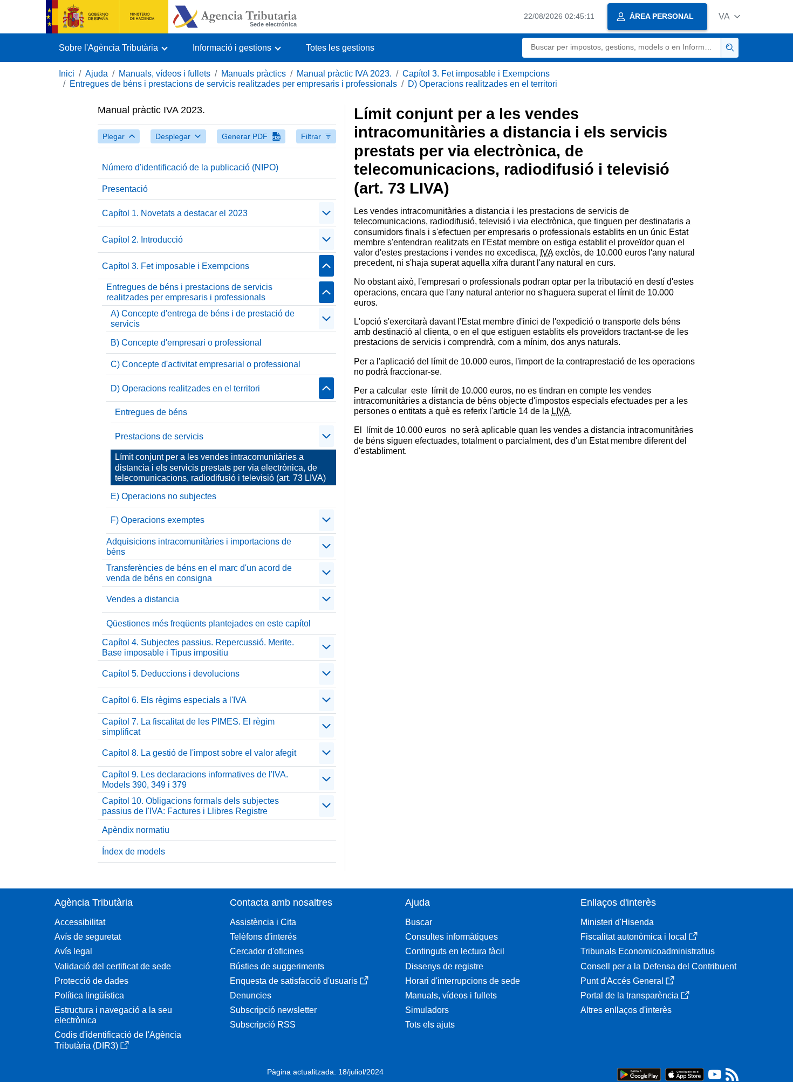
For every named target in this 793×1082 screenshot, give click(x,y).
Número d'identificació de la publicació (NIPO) (190, 167)
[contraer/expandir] (326, 213)
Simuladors (427, 1010)
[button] (729, 16)
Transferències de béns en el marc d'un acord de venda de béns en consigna (199, 573)
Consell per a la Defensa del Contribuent (658, 966)
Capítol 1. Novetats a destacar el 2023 (175, 213)
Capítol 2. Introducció (142, 239)
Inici (66, 73)
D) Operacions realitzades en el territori (482, 83)
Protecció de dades (91, 980)
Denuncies (250, 995)
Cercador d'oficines (267, 951)
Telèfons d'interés (263, 936)
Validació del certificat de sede (112, 966)
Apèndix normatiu (135, 830)
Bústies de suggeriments (277, 966)
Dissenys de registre (444, 966)
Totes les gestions (340, 47)
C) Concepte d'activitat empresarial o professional (205, 364)
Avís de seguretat (87, 936)
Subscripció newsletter (273, 1010)
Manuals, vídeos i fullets (164, 73)
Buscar (418, 922)
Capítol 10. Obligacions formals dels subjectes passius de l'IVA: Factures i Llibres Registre (190, 806)
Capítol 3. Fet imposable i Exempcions (476, 73)
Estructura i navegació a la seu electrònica (113, 1015)
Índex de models (133, 851)
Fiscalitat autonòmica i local (633, 936)
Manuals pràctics (253, 73)
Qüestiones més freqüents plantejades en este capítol (208, 623)
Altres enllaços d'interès (626, 1010)
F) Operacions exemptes (157, 520)
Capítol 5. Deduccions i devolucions (171, 673)
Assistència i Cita (263, 922)
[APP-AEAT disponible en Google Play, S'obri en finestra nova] (639, 1073)
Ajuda (96, 73)
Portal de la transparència (629, 995)
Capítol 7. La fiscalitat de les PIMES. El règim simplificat (188, 726)
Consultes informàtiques (451, 936)
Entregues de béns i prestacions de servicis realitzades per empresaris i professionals (233, 83)
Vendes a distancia (142, 599)
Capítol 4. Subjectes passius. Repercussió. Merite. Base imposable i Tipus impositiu (198, 647)
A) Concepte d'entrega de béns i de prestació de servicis (203, 318)
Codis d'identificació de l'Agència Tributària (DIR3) (117, 1040)
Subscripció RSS (263, 1024)
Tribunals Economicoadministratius (647, 951)
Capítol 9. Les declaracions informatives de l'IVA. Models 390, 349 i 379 (195, 779)
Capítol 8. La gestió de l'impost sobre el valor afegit (199, 752)
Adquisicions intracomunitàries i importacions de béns (198, 546)
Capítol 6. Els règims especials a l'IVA (174, 700)
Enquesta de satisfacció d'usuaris (294, 980)
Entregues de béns (151, 412)
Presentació (125, 189)
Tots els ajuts (430, 1024)
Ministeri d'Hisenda (617, 922)
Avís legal (73, 951)
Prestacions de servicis (159, 436)
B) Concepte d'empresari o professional (186, 342)
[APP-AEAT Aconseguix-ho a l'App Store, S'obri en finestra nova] (684, 1073)
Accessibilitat (79, 922)
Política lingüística (89, 995)
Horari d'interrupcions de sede (462, 980)
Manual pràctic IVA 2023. (344, 73)
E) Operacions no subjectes (163, 496)
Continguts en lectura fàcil (454, 951)
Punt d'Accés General (622, 980)
